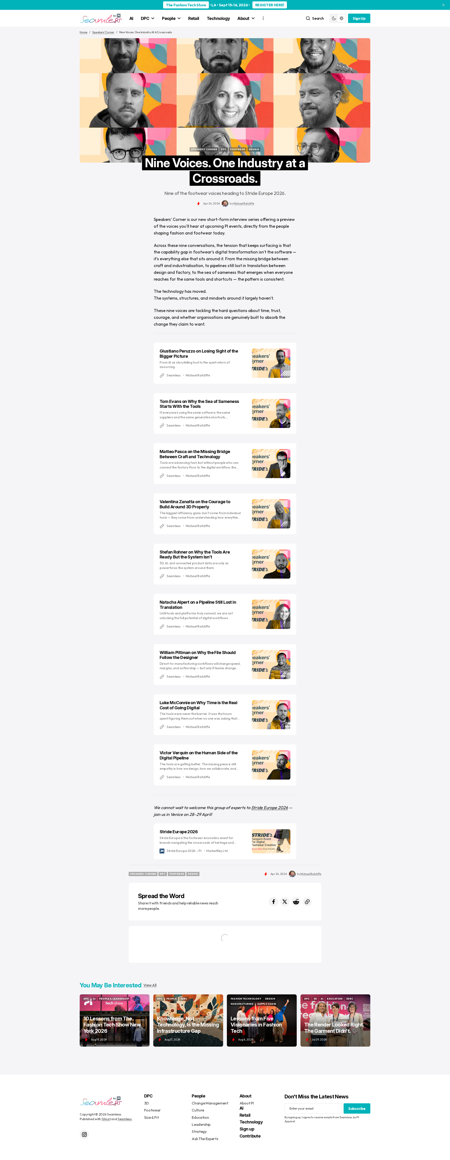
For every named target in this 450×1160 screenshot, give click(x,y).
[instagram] (84, 1134)
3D (146, 1103)
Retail (193, 18)
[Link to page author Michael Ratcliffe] (225, 203)
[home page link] (101, 18)
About (243, 18)
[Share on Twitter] (284, 901)
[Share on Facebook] (273, 901)
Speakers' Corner (103, 32)
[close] (443, 5)
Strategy (199, 1131)
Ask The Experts (205, 1138)
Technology (218, 18)
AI (131, 18)
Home (83, 32)
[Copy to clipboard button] (307, 901)
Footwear (152, 1110)
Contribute (250, 1136)
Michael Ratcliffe (243, 203)
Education (200, 1117)
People (168, 18)
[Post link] (115, 1020)
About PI (247, 1103)
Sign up (247, 1129)
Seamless (125, 1119)
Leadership (201, 1124)
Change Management (210, 1103)
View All (150, 985)
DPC (145, 18)
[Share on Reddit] (296, 901)
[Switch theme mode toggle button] (337, 18)
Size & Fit (151, 1117)
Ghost (106, 1119)
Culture (198, 1110)
